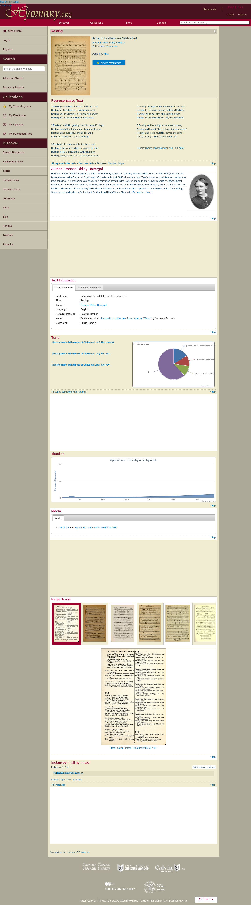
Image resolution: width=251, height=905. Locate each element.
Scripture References (89, 287)
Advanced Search (13, 78)
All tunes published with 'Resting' (69, 391)
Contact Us (113, 900)
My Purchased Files (20, 133)
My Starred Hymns (20, 106)
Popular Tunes (11, 189)
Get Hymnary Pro (178, 900)
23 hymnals (111, 46)
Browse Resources (14, 152)
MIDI (106, 54)
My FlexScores (17, 115)
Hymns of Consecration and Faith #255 (164, 148)
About (83, 900)
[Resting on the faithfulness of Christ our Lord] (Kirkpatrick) (83, 342)
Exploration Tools (13, 161)
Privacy (102, 900)
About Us (8, 244)
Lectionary (9, 198)
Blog (5, 216)
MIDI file (64, 527)
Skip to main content (10, 2)
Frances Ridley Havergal (93, 305)
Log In (6, 40)
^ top (213, 163)
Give (166, 900)
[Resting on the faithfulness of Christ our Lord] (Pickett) (80, 353)
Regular (112, 163)
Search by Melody (13, 87)
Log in (230, 14)
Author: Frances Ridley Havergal (108, 42)
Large (121, 163)
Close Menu (15, 31)
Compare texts (86, 163)
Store (129, 22)
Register (242, 14)
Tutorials (8, 235)
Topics (6, 170)
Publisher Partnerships (151, 900)
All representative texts (64, 163)
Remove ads (209, 9)
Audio (58, 518)
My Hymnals (16, 124)
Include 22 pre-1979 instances (66, 779)
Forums (7, 226)
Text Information (64, 287)
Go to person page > (142, 192)
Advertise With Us (129, 900)
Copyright (92, 900)
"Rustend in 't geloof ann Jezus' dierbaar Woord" (125, 318)
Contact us (83, 852)
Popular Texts (11, 180)
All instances (58, 784)
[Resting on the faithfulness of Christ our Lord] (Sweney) (81, 364)
